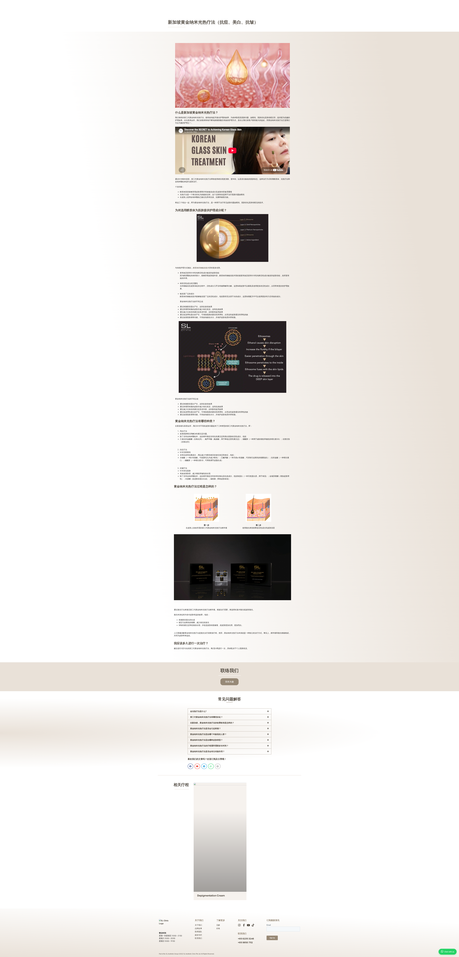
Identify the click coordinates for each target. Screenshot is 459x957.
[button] (229, 711)
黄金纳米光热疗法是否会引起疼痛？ (205, 728)
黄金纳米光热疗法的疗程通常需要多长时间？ (209, 746)
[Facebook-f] (243, 925)
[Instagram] (239, 925)
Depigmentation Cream (211, 895)
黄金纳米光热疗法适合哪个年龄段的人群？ (208, 734)
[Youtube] (248, 925)
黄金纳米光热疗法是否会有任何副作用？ (207, 751)
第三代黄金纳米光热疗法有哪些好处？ (206, 717)
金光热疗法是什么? (198, 711)
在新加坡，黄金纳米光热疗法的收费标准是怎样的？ (212, 723)
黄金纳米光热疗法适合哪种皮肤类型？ (206, 740)
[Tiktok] (252, 925)
